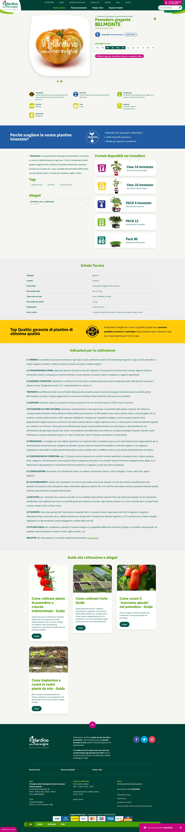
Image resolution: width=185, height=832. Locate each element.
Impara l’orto (95, 2)
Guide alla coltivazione (77, 2)
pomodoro (51, 185)
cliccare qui (92, 538)
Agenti (62, 2)
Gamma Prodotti (116, 8)
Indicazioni (52, 824)
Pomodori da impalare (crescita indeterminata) (115, 16)
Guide (63, 824)
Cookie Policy (121, 798)
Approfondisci (130, 34)
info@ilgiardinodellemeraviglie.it (129, 784)
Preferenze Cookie (8, 829)
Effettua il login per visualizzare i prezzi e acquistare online (119, 56)
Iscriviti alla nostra (128, 789)
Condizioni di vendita (124, 802)
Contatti (128, 2)
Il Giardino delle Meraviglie (10, 5)
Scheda (40, 824)
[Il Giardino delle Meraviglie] (38, 742)
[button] (58, 81)
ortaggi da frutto (36, 185)
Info (30, 824)
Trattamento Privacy (124, 795)
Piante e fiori (97, 8)
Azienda (107, 2)
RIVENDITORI (49, 2)
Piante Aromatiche (79, 8)
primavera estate (66, 185)
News (118, 2)
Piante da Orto (59, 8)
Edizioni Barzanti (146, 806)
